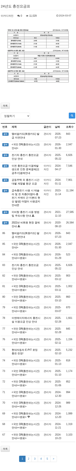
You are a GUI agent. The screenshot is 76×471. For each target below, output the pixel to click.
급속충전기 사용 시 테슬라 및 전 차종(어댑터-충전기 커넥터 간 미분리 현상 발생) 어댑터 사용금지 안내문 (26, 197)
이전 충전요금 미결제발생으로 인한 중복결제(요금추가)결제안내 (25, 169)
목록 (5, 105)
